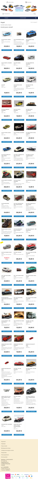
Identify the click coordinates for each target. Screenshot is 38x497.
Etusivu (6, 17)
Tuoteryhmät (23, 17)
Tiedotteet (3, 443)
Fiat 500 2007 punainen (30, 180)
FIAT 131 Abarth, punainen (6, 62)
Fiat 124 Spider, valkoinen (19, 132)
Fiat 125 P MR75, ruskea (6, 132)
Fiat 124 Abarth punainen (6, 180)
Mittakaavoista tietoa (5, 448)
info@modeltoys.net (5, 468)
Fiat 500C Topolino (17, 252)
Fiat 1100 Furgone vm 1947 (6, 252)
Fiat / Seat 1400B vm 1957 (18, 275)
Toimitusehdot (4, 457)
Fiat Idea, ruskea (17, 396)
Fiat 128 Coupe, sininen (6, 39)
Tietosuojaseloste (5, 454)
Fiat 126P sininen (17, 62)
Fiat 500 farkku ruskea (6, 229)
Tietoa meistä (4, 446)
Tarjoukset (3, 441)
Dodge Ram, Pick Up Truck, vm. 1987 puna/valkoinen (18, 425)
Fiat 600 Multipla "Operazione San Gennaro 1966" (6, 298)
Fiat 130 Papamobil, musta (19, 39)
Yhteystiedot (4, 452)
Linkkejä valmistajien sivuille (7, 450)
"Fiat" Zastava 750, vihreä (19, 320)
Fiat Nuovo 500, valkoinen (6, 424)
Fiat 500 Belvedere (5, 203)
